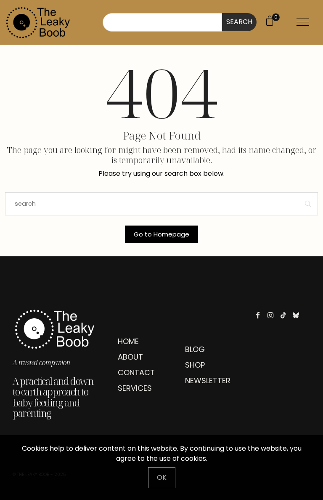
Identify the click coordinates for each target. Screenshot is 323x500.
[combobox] (162, 22)
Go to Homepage (161, 234)
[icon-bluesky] (298, 315)
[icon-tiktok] (285, 315)
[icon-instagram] (272, 315)
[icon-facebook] (260, 315)
